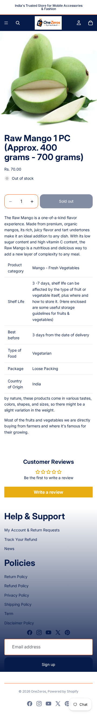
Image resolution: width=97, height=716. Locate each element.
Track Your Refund (20, 539)
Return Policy (15, 576)
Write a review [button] (48, 492)
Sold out (66, 201)
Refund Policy (16, 585)
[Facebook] (29, 632)
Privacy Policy (16, 595)
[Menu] (6, 23)
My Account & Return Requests (32, 530)
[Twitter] (58, 632)
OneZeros (38, 691)
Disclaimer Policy (19, 623)
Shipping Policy (18, 604)
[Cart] (90, 23)
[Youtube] (48, 632)
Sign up (48, 664)
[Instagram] (39, 632)
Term (8, 613)
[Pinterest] (67, 632)
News (9, 548)
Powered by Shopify (63, 691)
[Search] (18, 23)
